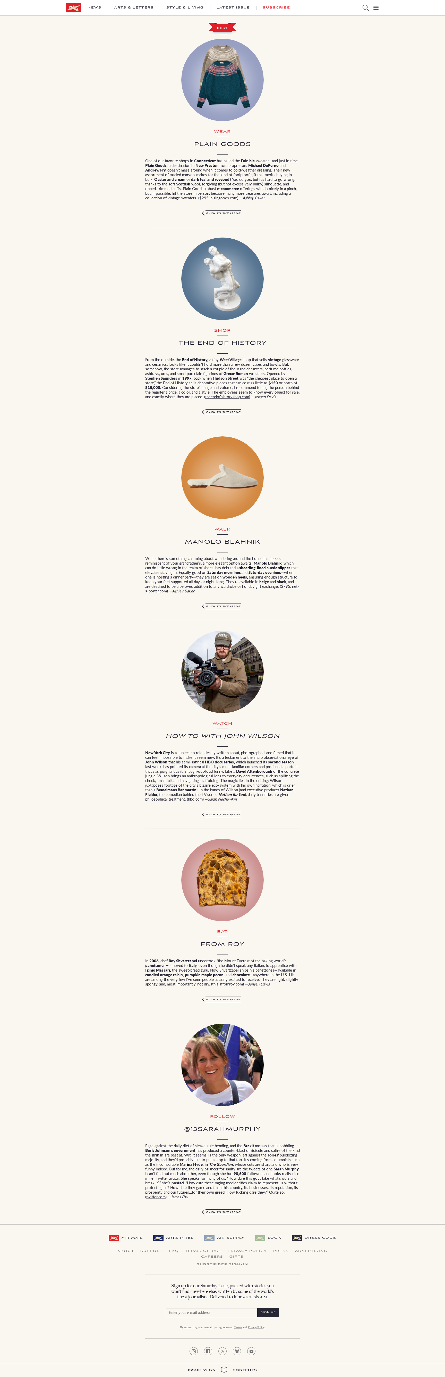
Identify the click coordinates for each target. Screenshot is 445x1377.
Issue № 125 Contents (222, 1370)
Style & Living (185, 8)
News (94, 8)
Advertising (311, 1251)
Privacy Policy (247, 1251)
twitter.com (156, 1196)
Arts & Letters (133, 8)
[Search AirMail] (366, 8)
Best (222, 28)
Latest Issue (233, 8)
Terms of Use (203, 1251)
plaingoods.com (223, 197)
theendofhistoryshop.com (227, 396)
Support (151, 1251)
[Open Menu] (376, 8)
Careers (212, 1257)
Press (281, 1251)
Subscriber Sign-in (222, 1264)
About (125, 1251)
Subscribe (276, 8)
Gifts (236, 1257)
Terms (238, 1327)
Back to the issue (223, 213)
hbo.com (195, 799)
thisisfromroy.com (227, 984)
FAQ (174, 1251)
